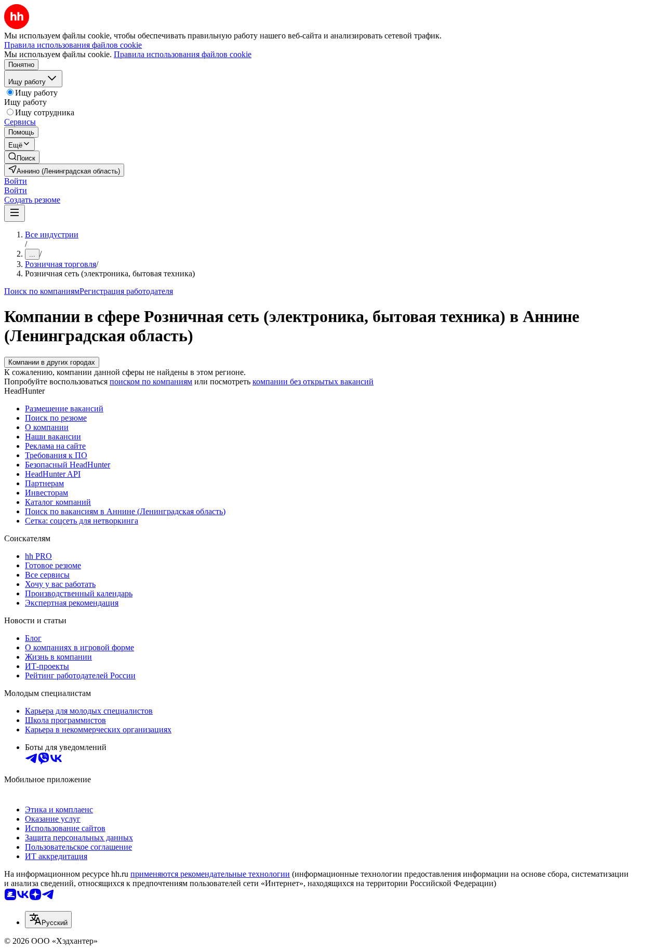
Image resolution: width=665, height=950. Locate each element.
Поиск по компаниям (41, 291)
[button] (15, 181)
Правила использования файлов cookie (182, 54)
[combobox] (48, 919)
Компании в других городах (51, 362)
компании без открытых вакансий (313, 381)
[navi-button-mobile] (14, 213)
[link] (21, 157)
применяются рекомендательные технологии (210, 873)
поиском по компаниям (151, 381)
